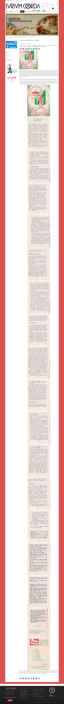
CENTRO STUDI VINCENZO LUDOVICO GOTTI (20, 37)
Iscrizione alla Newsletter (44, 702)
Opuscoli (25, 46)
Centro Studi (21, 45)
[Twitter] (8, 78)
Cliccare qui (27, 81)
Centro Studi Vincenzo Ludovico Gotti (27, 43)
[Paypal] (10, 78)
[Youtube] (13, 78)
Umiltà (21, 46)
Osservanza (44, 45)
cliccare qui (44, 673)
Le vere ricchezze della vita (36, 46)
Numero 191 (29, 46)
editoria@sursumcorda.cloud (11, 693)
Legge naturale (55, 45)
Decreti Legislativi (50, 702)
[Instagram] (12, 80)
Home (14, 0)
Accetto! (10, 700)
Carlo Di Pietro (34, 45)
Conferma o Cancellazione (37, 702)
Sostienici (25, 0)
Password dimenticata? (9, 60)
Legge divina (39, 45)
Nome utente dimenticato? (9, 59)
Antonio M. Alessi (43, 46)
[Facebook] (15, 78)
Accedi (7, 57)
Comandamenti (49, 45)
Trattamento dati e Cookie (55, 702)
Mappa (22, 0)
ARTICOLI (12, 37)
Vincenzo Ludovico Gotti (28, 45)
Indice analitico (18, 0)
